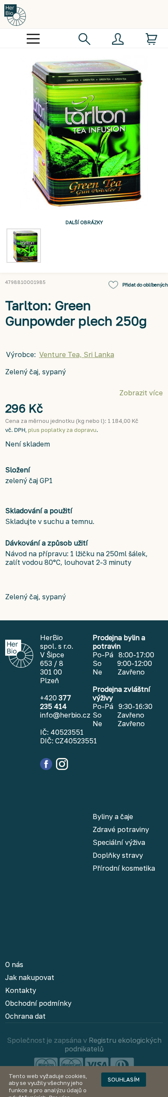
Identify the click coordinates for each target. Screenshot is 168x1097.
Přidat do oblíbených (145, 284)
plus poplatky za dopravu (62, 429)
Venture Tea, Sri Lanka (76, 354)
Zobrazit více (141, 392)
